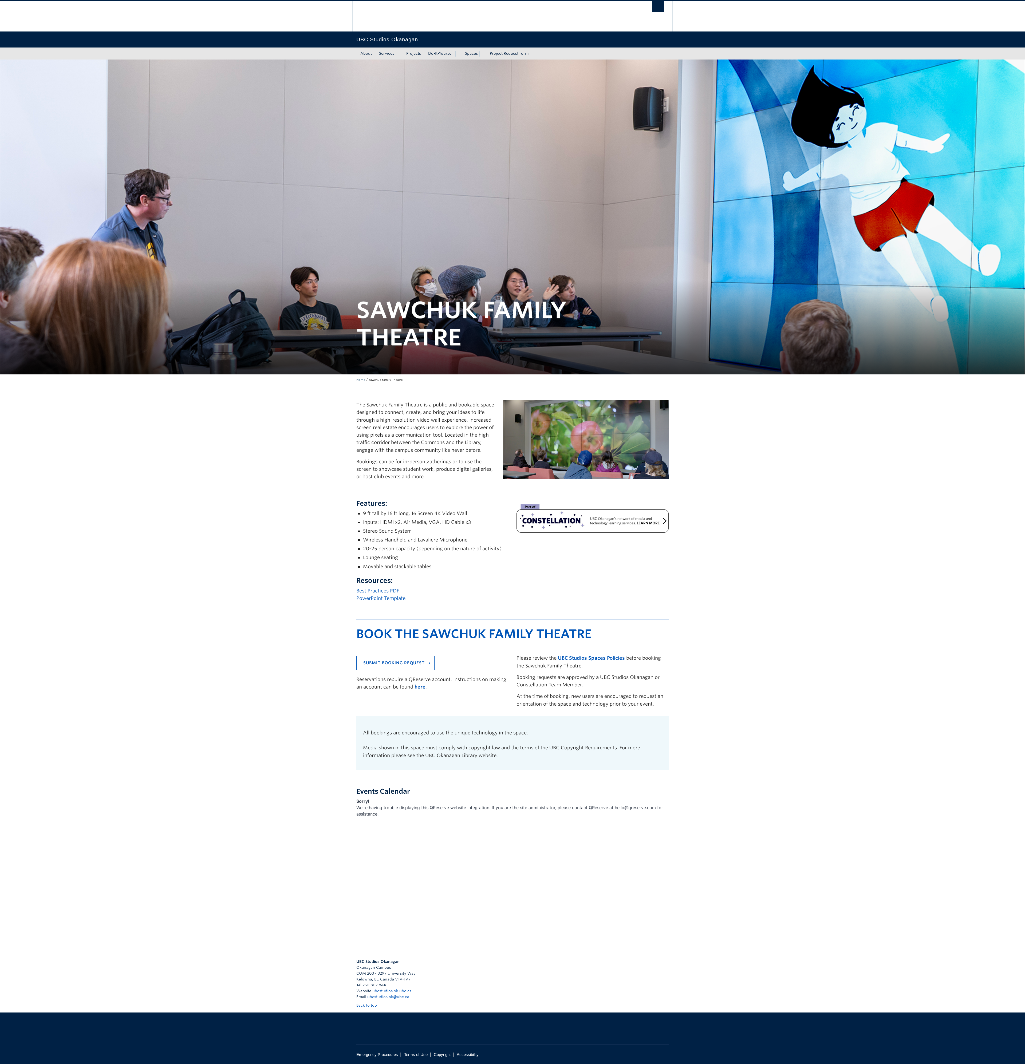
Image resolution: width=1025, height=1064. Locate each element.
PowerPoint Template (380, 598)
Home (360, 380)
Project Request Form (509, 53)
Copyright (442, 1054)
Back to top (367, 1005)
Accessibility (468, 1054)
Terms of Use (416, 1054)
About (366, 53)
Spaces (471, 53)
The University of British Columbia (367, 16)
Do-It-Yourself (441, 53)
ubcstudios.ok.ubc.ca (392, 991)
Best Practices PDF (377, 591)
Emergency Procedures (377, 1054)
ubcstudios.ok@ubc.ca (388, 997)
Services (386, 53)
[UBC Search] (658, 6)
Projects (413, 53)
